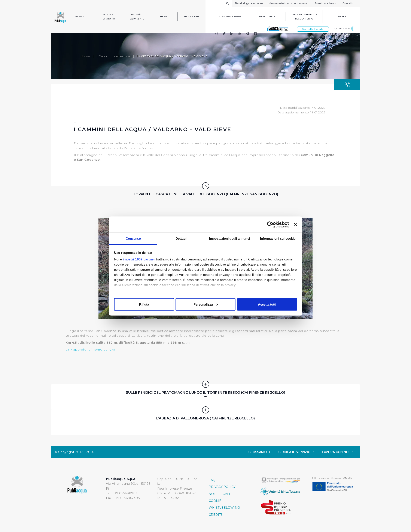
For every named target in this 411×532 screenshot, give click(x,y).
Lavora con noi (336, 452)
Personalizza (203, 304)
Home (85, 56)
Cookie (215, 501)
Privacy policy (222, 487)
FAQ (212, 480)
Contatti (347, 3)
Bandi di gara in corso (249, 3)
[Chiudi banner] (295, 224)
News (163, 16)
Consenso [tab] (133, 238)
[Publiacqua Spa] (232, 34)
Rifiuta (144, 304)
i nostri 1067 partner (139, 259)
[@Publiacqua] (216, 34)
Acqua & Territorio (108, 16)
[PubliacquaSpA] (257, 34)
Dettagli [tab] (181, 238)
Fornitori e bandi (325, 3)
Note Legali (219, 494)
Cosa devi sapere (230, 16)
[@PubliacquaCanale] (248, 34)
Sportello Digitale (312, 29)
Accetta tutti (267, 304)
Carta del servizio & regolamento (304, 16)
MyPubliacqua (342, 28)
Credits (216, 515)
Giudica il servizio (294, 452)
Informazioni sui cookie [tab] (277, 238)
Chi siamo (80, 16)
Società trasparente (136, 16)
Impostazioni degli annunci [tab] (229, 238)
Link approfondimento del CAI (90, 349)
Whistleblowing (224, 508)
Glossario (258, 452)
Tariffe (341, 16)
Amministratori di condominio (288, 3)
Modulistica (267, 16)
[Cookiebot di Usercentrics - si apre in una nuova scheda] (270, 224)
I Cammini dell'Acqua (113, 56)
